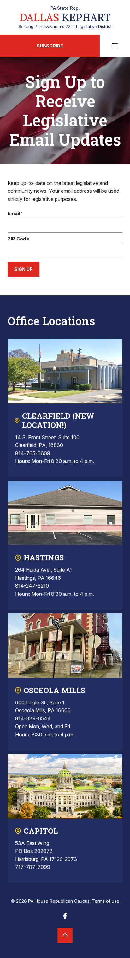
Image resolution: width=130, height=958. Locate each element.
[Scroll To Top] (65, 935)
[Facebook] (65, 918)
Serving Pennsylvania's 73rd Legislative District (65, 17)
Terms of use (105, 901)
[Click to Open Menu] (115, 46)
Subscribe (50, 45)
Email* (15, 213)
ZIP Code (18, 239)
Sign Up (23, 269)
